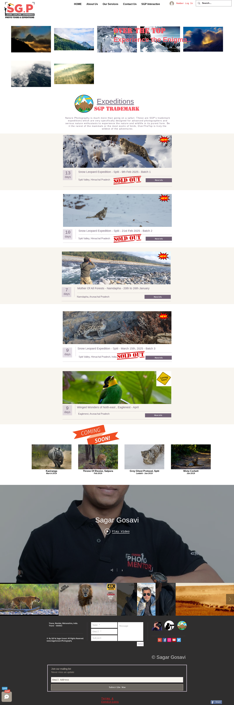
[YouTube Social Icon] (174, 640)
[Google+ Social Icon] (160, 640)
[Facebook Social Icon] (165, 640)
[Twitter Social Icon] (179, 640)
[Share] (113, 570)
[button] (92, 4)
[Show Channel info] (120, 570)
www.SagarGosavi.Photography (59, 641)
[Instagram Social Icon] (169, 640)
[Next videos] (230, 599)
